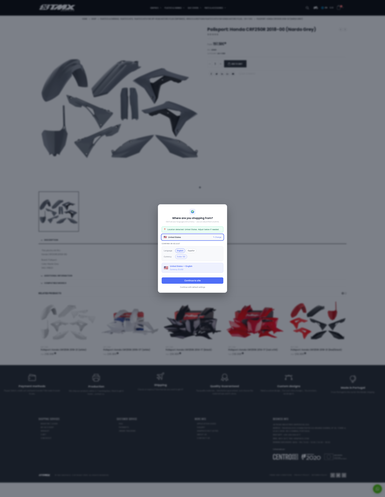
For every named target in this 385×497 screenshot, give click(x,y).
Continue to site (192, 280)
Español (191, 250)
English (180, 250)
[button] (192, 237)
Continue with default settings (192, 287)
